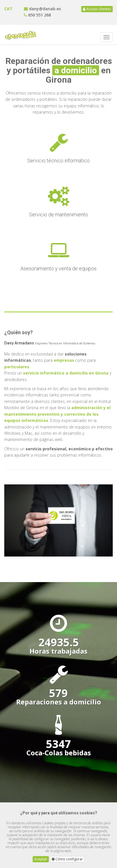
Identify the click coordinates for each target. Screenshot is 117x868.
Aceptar (40, 859)
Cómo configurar (69, 859)
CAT (8, 8)
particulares (16, 366)
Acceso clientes (98, 9)
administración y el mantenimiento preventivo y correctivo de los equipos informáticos (57, 414)
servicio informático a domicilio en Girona (65, 373)
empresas (63, 360)
